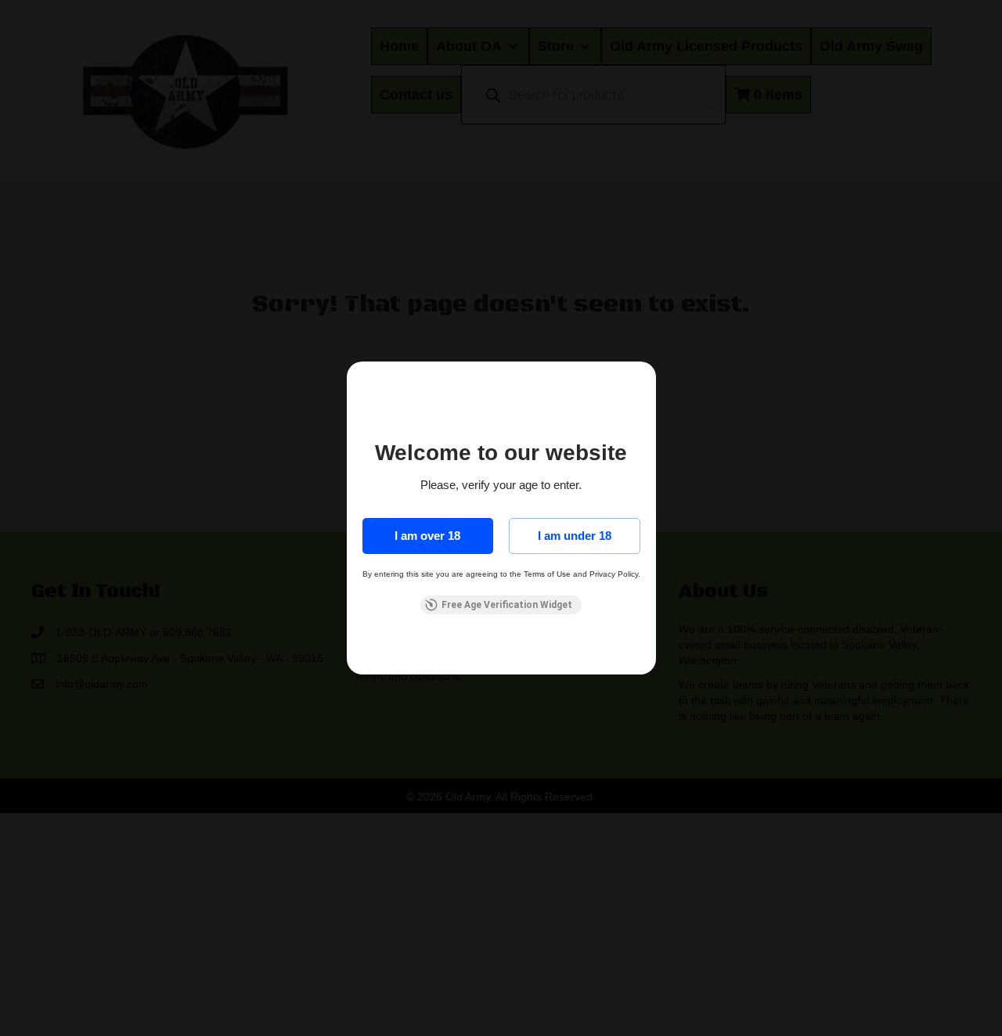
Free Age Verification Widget (507, 604)
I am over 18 (427, 535)
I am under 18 (574, 535)
